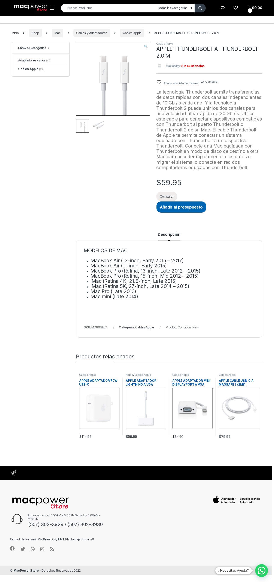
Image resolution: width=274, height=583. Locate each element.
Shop (35, 33)
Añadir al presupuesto (181, 207)
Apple (129, 374)
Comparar (212, 81)
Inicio (15, 33)
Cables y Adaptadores (91, 33)
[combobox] (108, 8)
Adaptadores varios (34, 60)
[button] (146, 46)
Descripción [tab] (169, 235)
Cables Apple (132, 33)
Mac (58, 33)
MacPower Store (26, 570)
